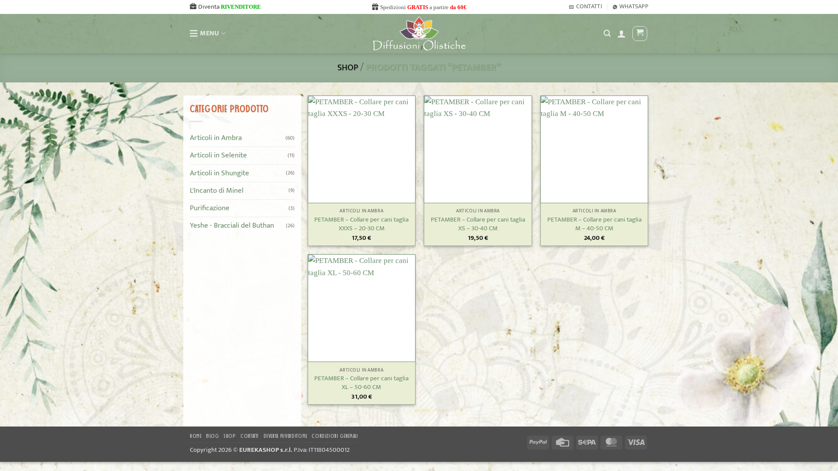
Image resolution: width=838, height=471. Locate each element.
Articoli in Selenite (218, 155)
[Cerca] (607, 33)
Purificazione (210, 208)
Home (196, 436)
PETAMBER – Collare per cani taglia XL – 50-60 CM (361, 383)
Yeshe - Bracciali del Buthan (232, 225)
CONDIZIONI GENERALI (335, 436)
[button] (621, 33)
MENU (209, 33)
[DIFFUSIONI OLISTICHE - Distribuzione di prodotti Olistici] (419, 33)
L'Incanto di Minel (217, 190)
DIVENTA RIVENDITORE (285, 436)
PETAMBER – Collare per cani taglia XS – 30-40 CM (478, 224)
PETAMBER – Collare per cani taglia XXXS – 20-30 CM (361, 224)
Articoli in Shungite (219, 173)
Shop (347, 68)
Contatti (249, 436)
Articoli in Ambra (216, 138)
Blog (212, 436)
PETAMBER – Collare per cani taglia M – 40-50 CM (594, 224)
